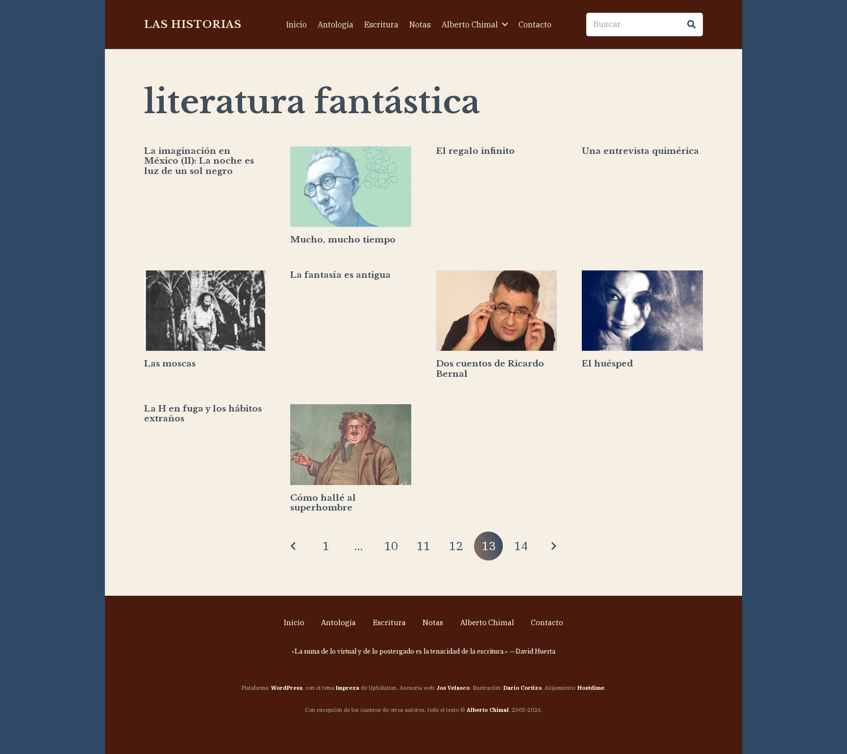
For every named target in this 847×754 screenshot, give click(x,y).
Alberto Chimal (487, 622)
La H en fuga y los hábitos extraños (203, 414)
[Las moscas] (204, 310)
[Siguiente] (553, 546)
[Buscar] (691, 24)
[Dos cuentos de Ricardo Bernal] (496, 310)
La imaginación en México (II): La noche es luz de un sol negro (199, 161)
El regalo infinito (475, 151)
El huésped (607, 364)
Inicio (294, 622)
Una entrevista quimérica (640, 151)
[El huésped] (642, 310)
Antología (338, 622)
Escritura (389, 622)
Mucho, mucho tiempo (343, 240)
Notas (433, 622)
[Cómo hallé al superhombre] (350, 444)
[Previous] (293, 546)
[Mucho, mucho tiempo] (350, 186)
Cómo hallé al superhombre (323, 503)
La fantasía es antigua (340, 275)
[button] (505, 24)
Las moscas (170, 364)
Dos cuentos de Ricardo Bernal (490, 369)
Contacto (547, 622)
